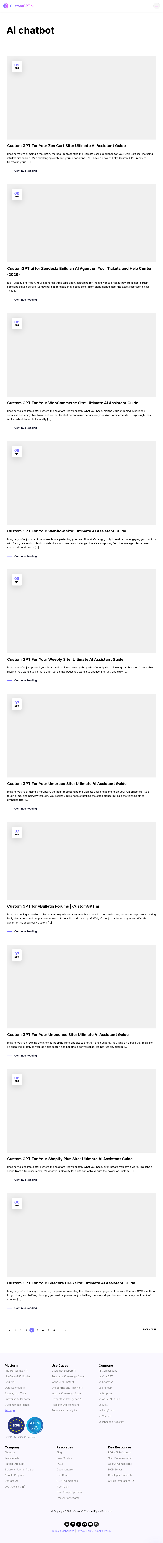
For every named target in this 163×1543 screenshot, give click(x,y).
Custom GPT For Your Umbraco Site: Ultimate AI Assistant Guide (67, 783)
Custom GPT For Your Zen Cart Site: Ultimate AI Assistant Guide (66, 145)
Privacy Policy (85, 1530)
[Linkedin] (72, 1524)
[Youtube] (90, 1524)
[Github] (96, 1524)
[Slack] (66, 1524)
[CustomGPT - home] (18, 6)
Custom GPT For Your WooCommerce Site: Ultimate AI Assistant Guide (72, 403)
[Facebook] (84, 1524)
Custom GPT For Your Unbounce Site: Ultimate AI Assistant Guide (68, 1034)
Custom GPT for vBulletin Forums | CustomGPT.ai (53, 906)
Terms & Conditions (63, 1530)
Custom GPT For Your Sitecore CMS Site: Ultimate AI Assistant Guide (71, 1283)
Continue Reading (25, 170)
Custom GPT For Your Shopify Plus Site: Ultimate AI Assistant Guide (70, 1158)
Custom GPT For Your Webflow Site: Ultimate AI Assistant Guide (66, 531)
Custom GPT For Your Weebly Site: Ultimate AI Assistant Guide (65, 659)
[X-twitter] (78, 1524)
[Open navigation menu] (156, 6)
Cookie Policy (103, 1530)
